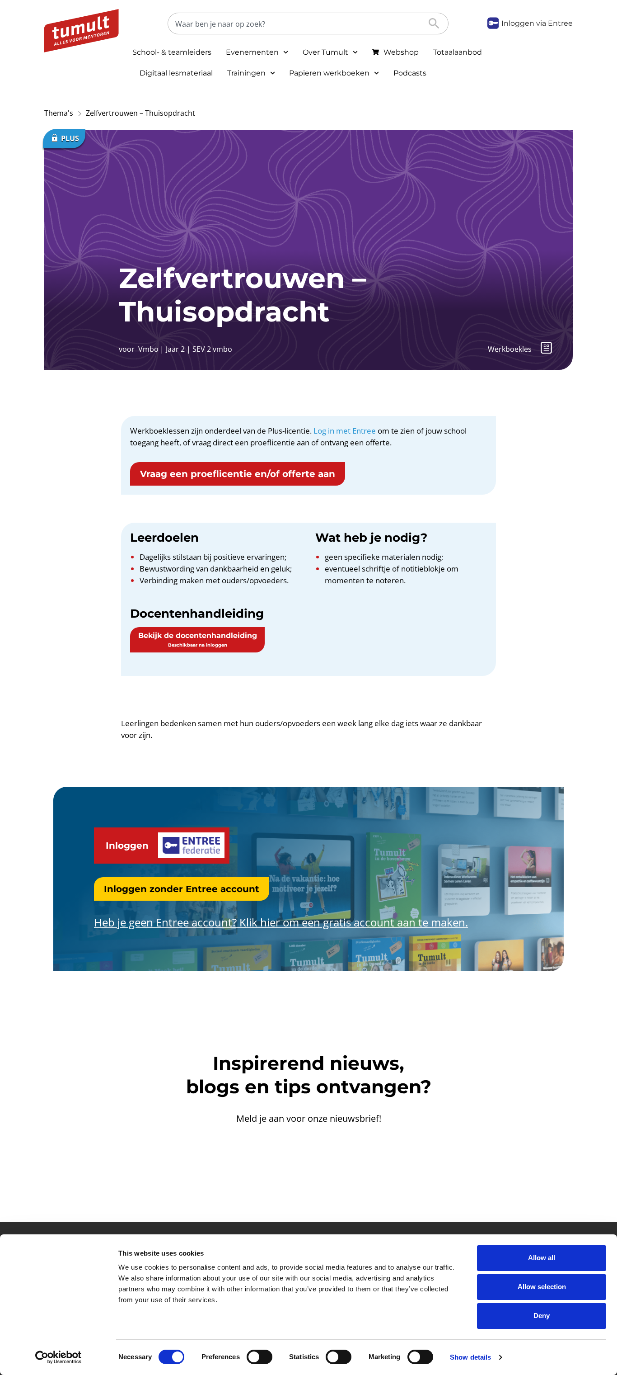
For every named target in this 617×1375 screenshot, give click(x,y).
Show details (470, 1357)
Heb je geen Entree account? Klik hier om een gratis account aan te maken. (281, 922)
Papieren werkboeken (329, 73)
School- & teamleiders (171, 52)
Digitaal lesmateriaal (176, 73)
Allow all (541, 1258)
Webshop (401, 52)
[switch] (259, 1357)
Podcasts (409, 73)
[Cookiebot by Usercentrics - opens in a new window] (58, 1357)
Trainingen (246, 73)
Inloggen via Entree (537, 23)
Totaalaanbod (457, 52)
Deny (541, 1315)
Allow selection (542, 1286)
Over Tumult (325, 52)
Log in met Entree (344, 430)
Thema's (58, 113)
